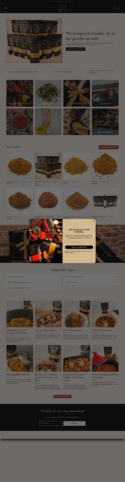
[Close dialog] (94, 221)
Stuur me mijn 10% (79, 247)
